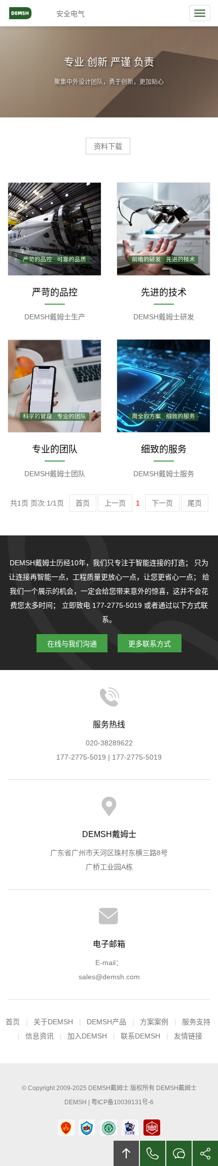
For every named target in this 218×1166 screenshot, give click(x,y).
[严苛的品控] (54, 228)
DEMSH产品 (106, 1022)
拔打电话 (152, 1153)
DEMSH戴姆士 (29, 13)
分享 (205, 1153)
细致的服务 (164, 449)
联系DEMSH (140, 1036)
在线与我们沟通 (72, 644)
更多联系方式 (149, 644)
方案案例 (154, 1022)
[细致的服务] (163, 385)
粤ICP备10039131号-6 (122, 1102)
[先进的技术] (163, 228)
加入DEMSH (87, 1036)
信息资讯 (39, 1036)
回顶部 (126, 1153)
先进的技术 (164, 292)
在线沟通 (179, 1153)
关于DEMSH (53, 1022)
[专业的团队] (54, 385)
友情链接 (188, 1036)
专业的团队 (55, 449)
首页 (13, 1022)
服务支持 (196, 1022)
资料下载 (108, 146)
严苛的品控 (55, 292)
